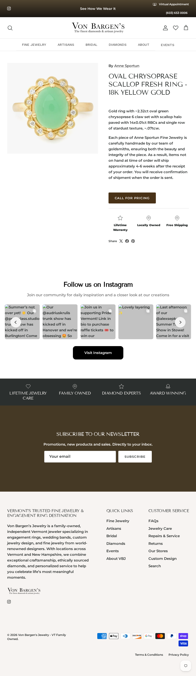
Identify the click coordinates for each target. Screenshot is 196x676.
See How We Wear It (98, 8)
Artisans (113, 528)
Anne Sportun (126, 65)
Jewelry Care (160, 528)
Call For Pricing (132, 198)
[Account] (164, 28)
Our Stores (158, 551)
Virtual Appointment (173, 4)
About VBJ (116, 558)
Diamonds (115, 543)
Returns (155, 543)
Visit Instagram (98, 352)
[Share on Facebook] (127, 241)
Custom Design (162, 558)
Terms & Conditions (149, 654)
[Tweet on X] (121, 241)
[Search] (10, 28)
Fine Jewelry (117, 521)
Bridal (111, 536)
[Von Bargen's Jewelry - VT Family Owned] (98, 28)
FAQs (153, 521)
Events (112, 551)
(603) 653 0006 (177, 13)
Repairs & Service (164, 536)
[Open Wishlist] (175, 28)
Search (154, 566)
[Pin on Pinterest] (133, 241)
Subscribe (135, 456)
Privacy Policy (179, 654)
